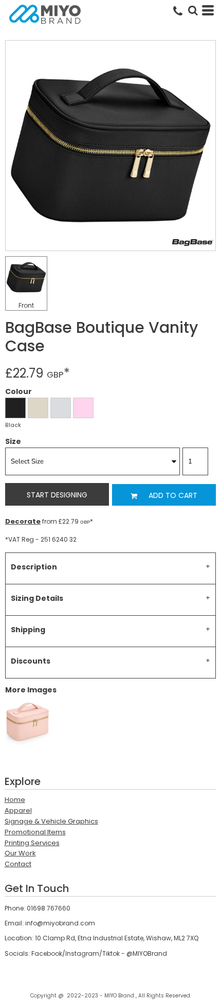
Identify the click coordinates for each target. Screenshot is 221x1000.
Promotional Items (35, 832)
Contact (18, 864)
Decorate (23, 521)
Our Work (20, 853)
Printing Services (32, 843)
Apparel (18, 810)
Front (26, 305)
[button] (193, 10)
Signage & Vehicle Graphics (51, 821)
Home (15, 800)
